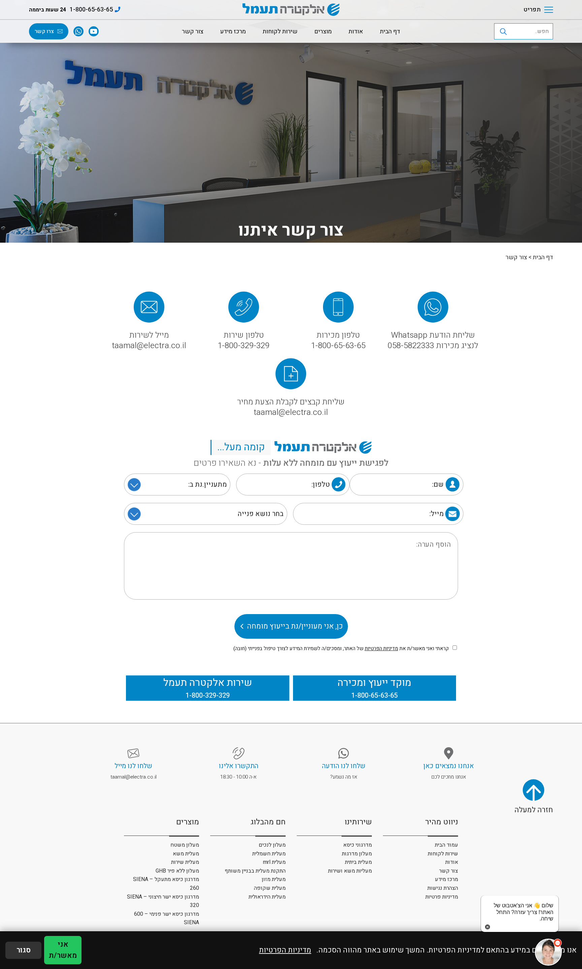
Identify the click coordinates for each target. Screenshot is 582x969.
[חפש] (503, 31)
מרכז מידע (233, 31)
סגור (24, 950)
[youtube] (94, 31)
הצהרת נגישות (442, 888)
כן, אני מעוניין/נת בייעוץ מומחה (295, 626)
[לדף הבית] (291, 9)
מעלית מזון (274, 879)
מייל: (436, 514)
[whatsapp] (78, 31)
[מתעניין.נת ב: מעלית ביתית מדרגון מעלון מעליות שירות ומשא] (177, 484)
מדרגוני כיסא (357, 845)
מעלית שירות (185, 862)
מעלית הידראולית (267, 897)
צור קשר (192, 31)
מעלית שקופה (270, 888)
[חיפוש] (529, 31)
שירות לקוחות (280, 31)
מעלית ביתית (358, 862)
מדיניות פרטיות (441, 897)
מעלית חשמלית (269, 854)
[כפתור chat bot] (548, 952)
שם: (438, 484)
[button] (465, 9)
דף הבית (390, 31)
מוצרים (323, 31)
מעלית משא (186, 854)
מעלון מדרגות (357, 854)
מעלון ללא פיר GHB (177, 871)
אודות (356, 31)
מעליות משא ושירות (350, 871)
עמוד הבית (446, 845)
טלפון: (321, 484)
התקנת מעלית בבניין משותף (255, 871)
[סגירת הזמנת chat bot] (520, 926)
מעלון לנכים (272, 845)
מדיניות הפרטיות (381, 648)
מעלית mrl (274, 862)
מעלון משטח (184, 845)
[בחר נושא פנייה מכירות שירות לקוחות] (206, 514)
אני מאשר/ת (63, 950)
